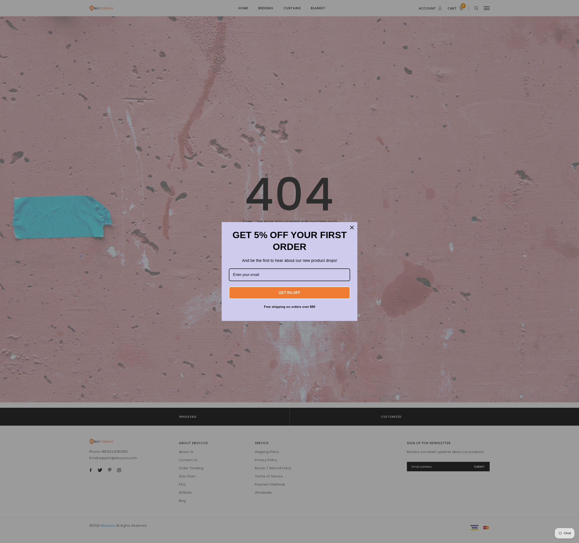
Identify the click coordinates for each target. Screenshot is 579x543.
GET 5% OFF (289, 293)
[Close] (351, 227)
